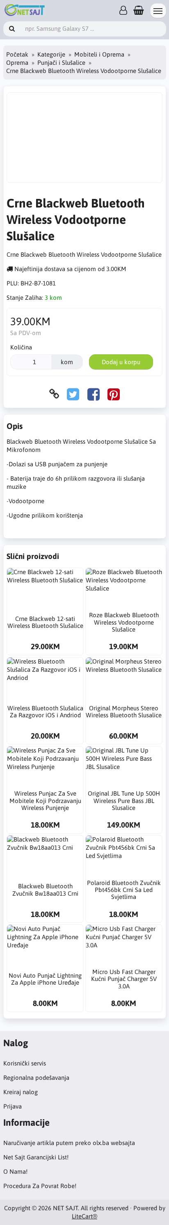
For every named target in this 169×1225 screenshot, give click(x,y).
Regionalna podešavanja (36, 1077)
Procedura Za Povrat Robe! (39, 1185)
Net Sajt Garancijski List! (36, 1157)
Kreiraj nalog (20, 1091)
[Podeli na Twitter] (73, 394)
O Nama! (15, 1171)
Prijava (12, 1106)
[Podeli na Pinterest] (113, 394)
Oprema (17, 62)
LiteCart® (84, 1216)
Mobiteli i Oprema (99, 54)
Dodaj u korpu (121, 361)
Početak (17, 54)
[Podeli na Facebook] (93, 394)
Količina (21, 347)
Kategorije (51, 54)
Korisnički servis (24, 1063)
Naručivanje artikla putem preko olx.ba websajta (69, 1142)
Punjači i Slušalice (61, 62)
